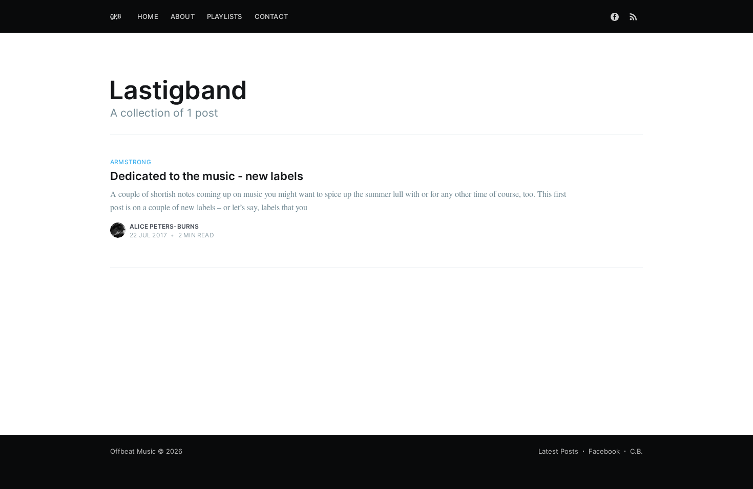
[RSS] (633, 16)
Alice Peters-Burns (164, 226)
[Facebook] (614, 16)
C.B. (636, 451)
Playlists (224, 16)
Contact (271, 16)
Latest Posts (558, 451)
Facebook (604, 451)
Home (147, 16)
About (183, 16)
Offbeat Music (133, 451)
